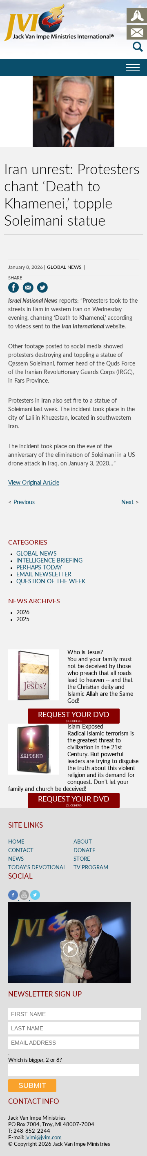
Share (15, 278)
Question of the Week (50, 582)
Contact (20, 850)
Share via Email (27, 287)
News (16, 859)
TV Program (91, 867)
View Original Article (33, 483)
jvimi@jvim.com (43, 1137)
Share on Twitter (42, 287)
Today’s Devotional (37, 867)
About (83, 842)
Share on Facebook (13, 287)
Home (16, 842)
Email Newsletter (43, 575)
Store (82, 859)
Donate (85, 850)
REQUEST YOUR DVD (73, 715)
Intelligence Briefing (49, 561)
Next (127, 502)
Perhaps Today (39, 568)
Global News (64, 267)
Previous (24, 502)
